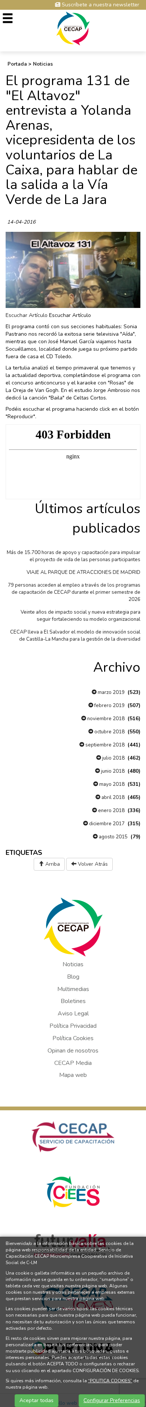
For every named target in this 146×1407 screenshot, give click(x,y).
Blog (73, 977)
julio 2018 (113, 758)
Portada (17, 64)
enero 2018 (111, 810)
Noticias (43, 64)
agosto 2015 (113, 836)
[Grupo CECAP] (73, 28)
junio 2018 (112, 771)
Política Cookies (73, 1038)
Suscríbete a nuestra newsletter (99, 4)
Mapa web (73, 1075)
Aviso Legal (73, 1013)
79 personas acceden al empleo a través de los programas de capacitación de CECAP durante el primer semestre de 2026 (74, 592)
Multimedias (73, 989)
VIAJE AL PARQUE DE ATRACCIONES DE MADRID (83, 572)
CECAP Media (73, 1063)
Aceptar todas (36, 1400)
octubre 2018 (109, 731)
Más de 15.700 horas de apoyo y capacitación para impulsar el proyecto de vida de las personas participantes (73, 556)
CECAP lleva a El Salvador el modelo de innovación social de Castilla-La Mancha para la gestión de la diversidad (75, 636)
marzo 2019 (111, 692)
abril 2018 (112, 797)
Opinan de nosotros (73, 1051)
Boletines (73, 1001)
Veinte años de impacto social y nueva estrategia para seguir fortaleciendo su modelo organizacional (80, 616)
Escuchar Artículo (27, 315)
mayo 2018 (111, 784)
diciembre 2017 (106, 823)
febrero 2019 (109, 705)
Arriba (52, 864)
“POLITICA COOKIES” (110, 1381)
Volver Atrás (92, 864)
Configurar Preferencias (111, 1400)
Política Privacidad (73, 1026)
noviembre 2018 (105, 718)
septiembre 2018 (104, 745)
